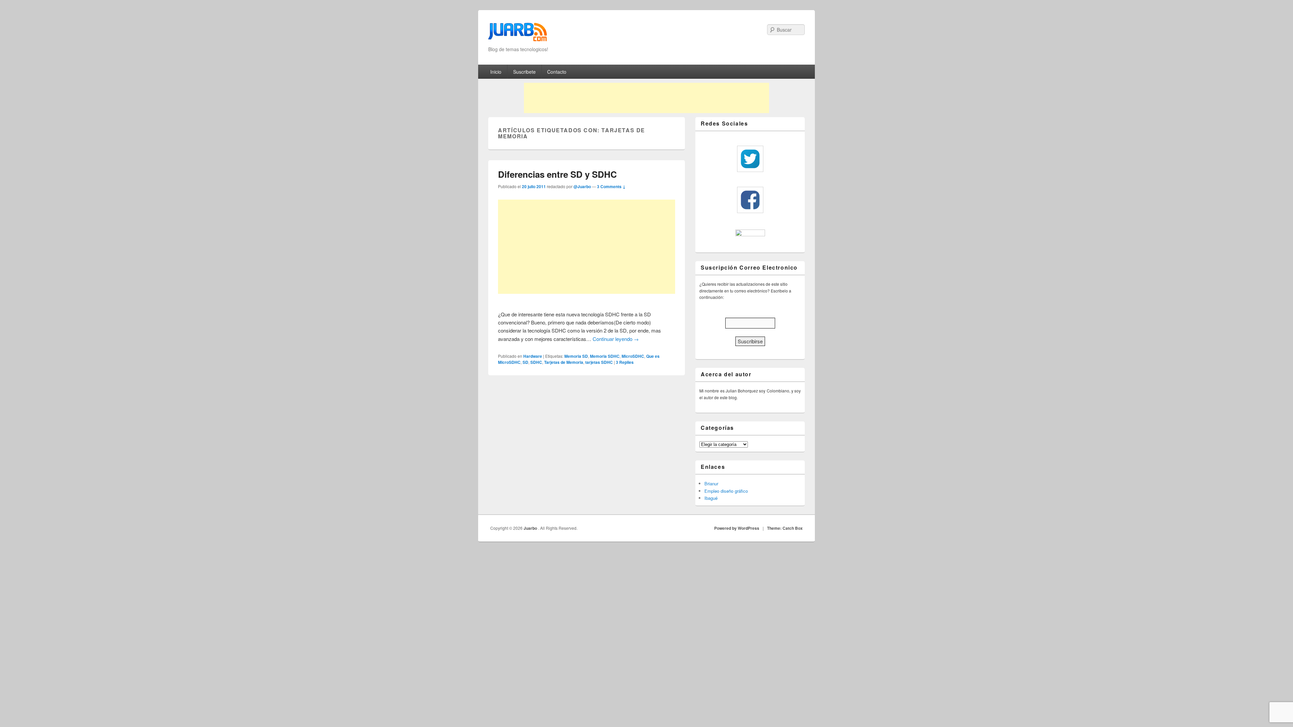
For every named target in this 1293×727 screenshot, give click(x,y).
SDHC (536, 362)
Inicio (495, 71)
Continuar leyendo (616, 338)
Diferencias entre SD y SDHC (557, 174)
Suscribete (524, 71)
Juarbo (531, 528)
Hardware (532, 356)
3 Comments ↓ (611, 186)
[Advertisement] (646, 98)
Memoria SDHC (605, 356)
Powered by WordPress (736, 528)
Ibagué (711, 498)
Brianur (711, 483)
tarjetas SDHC (599, 362)
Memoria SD (576, 356)
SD (525, 362)
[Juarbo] (517, 34)
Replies (625, 362)
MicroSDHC (633, 356)
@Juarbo (582, 186)
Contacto (556, 71)
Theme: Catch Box (785, 528)
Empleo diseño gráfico (726, 491)
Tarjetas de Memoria (563, 362)
